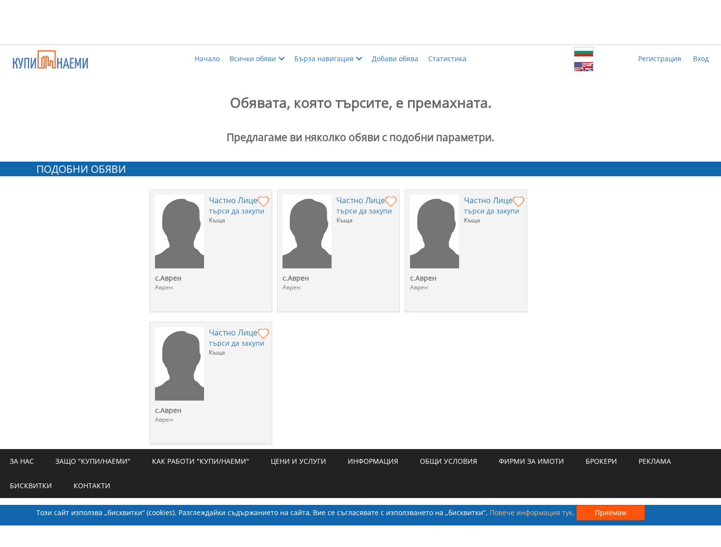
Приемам (610, 512)
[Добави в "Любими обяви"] (263, 202)
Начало (207, 58)
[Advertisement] (360, 22)
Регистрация (659, 58)
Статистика (447, 58)
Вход (701, 58)
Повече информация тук (530, 512)
